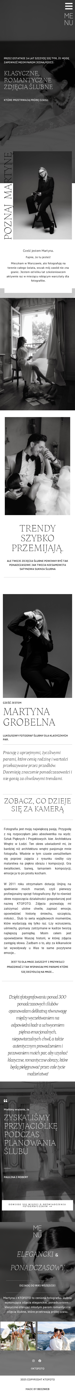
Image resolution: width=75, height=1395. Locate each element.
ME (68, 18)
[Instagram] (33, 1360)
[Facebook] (39, 1360)
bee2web (43, 1389)
